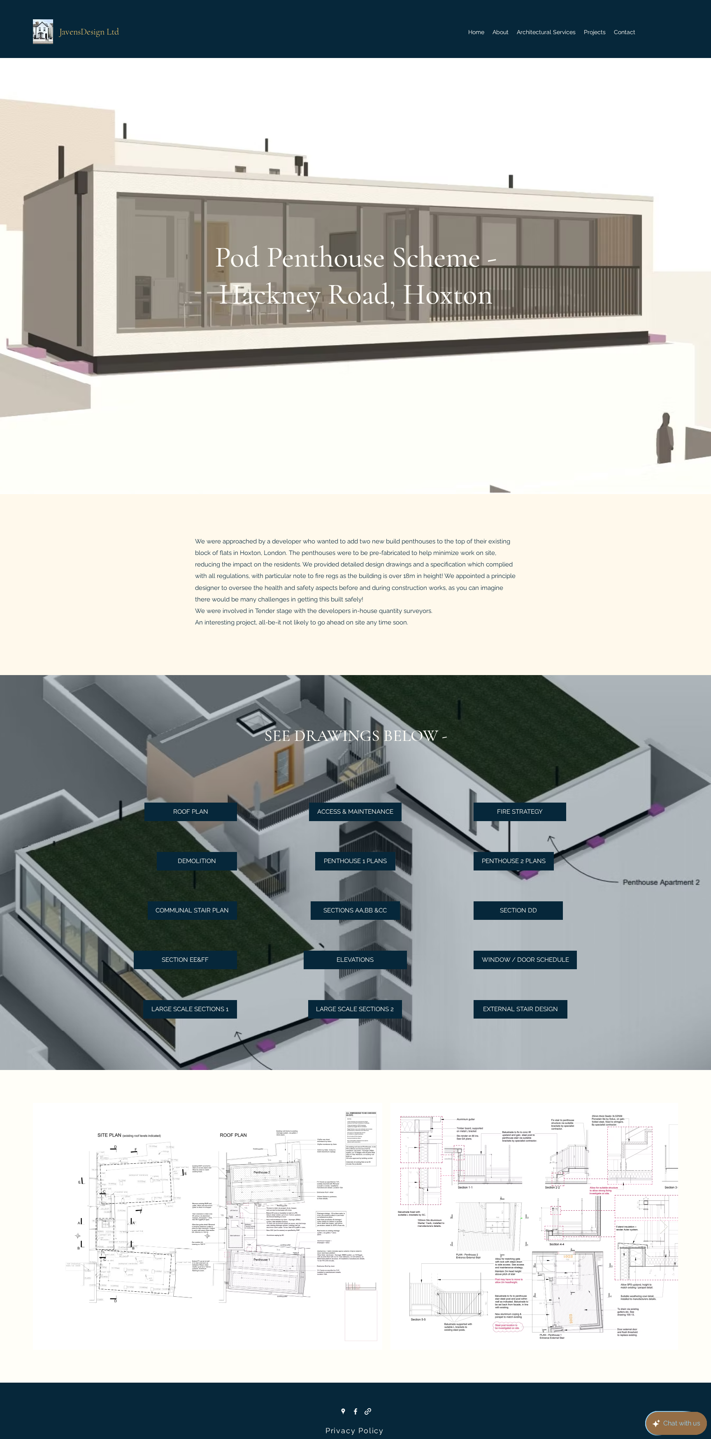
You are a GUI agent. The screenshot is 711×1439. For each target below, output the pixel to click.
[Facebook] (355, 1411)
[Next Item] (664, 1227)
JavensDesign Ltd (89, 31)
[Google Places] (343, 1411)
